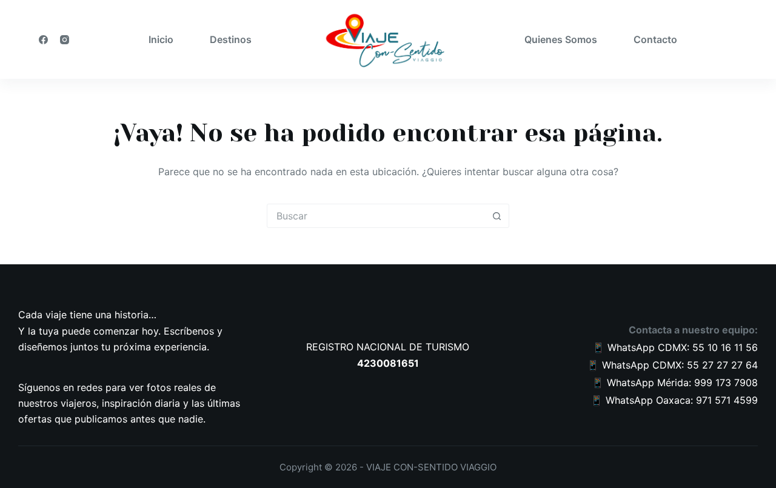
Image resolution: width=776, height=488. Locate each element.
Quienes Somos (560, 39)
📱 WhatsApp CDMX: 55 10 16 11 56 (675, 347)
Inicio (161, 39)
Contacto (655, 39)
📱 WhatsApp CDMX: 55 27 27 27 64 (672, 365)
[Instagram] (64, 39)
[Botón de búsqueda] (496, 216)
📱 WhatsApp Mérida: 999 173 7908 (675, 382)
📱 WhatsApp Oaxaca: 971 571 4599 (674, 400)
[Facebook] (43, 39)
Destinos (231, 39)
